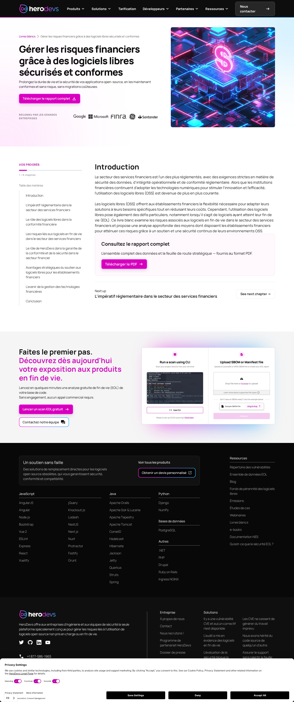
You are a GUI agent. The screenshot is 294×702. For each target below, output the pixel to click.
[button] (76, 9)
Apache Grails (119, 503)
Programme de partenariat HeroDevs (175, 642)
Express (24, 546)
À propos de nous (172, 619)
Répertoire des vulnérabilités (250, 467)
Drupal (163, 565)
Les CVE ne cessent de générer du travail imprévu (259, 624)
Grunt (72, 560)
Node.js (24, 517)
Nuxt (71, 539)
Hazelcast (116, 539)
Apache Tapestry (121, 517)
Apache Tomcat (120, 524)
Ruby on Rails (168, 572)
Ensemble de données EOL (248, 474)
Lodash (73, 517)
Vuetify (24, 560)
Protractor (75, 546)
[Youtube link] (47, 642)
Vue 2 (23, 531)
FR (7, 698)
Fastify (73, 553)
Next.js (73, 531)
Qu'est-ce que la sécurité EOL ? (251, 544)
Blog (233, 481)
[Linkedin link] (39, 642)
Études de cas (240, 508)
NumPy (164, 510)
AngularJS (26, 503)
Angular (24, 510)
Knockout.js (76, 510)
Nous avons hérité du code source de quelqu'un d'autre (257, 640)
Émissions (237, 501)
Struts (113, 575)
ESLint (23, 539)
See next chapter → (255, 294)
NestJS (73, 524)
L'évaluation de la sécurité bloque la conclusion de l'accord (219, 657)
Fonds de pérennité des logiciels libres (252, 491)
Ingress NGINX (169, 579)
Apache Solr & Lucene (124, 510)
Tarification (127, 9)
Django (164, 503)
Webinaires (238, 515)
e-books (236, 529)
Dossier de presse (172, 652)
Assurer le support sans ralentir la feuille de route (257, 657)
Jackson (115, 553)
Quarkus (115, 567)
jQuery (73, 503)
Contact (166, 626)
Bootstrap (26, 524)
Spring (114, 582)
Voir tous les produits (154, 462)
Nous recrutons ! (172, 633)
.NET (162, 550)
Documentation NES (244, 537)
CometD (115, 531)
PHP (161, 557)
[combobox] (10, 698)
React (23, 553)
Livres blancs (27, 36)
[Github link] (30, 642)
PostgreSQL (167, 530)
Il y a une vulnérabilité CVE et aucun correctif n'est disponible (220, 624)
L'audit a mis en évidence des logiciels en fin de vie (219, 640)
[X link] (21, 642)
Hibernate (116, 546)
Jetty (113, 560)
